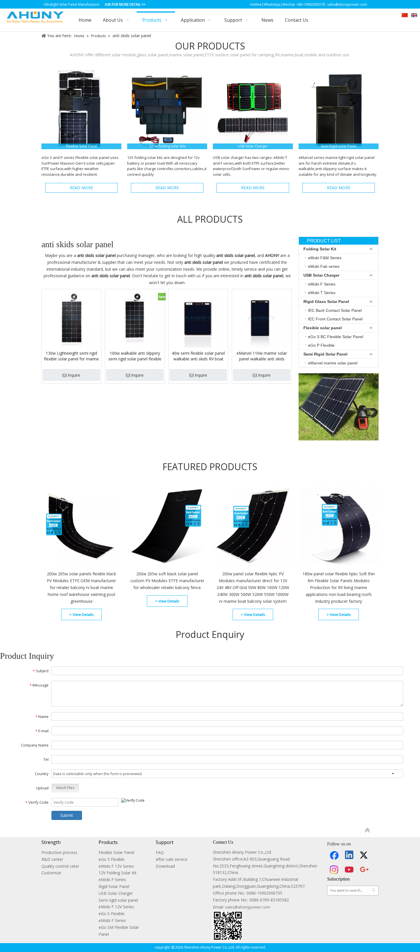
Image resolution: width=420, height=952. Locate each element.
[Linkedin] (349, 855)
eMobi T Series (321, 292)
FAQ (160, 852)
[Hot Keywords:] (373, 890)
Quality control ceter (60, 866)
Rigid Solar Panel (114, 886)
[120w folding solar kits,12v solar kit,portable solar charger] (167, 109)
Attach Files (65, 787)
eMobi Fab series (323, 266)
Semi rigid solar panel (118, 900)
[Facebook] (334, 855)
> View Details (81, 614)
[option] (124, 554)
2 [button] (377, 482)
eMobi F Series (321, 284)
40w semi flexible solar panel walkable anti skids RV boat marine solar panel (198, 356)
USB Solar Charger (321, 275)
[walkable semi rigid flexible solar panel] (339, 109)
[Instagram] (334, 870)
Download (165, 866)
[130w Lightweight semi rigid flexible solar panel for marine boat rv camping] (71, 318)
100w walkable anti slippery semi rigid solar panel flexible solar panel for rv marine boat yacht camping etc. (135, 356)
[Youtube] (349, 870)
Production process (59, 852)
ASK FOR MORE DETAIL (123, 4)
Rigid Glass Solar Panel (326, 301)
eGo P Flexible (321, 345)
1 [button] (368, 482)
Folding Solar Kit (319, 249)
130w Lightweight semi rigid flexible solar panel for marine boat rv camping (71, 356)
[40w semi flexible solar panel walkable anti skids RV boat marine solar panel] (198, 318)
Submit (66, 815)
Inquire (74, 375)
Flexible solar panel (322, 328)
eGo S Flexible (112, 859)
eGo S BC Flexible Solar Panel (335, 336)
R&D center (52, 859)
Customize (51, 872)
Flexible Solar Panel (116, 852)
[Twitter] (364, 855)
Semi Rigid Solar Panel (325, 354)
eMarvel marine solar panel (332, 363)
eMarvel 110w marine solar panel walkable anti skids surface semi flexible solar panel (262, 356)
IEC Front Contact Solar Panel (335, 319)
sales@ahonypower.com (247, 907)
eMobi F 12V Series (116, 866)
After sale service (171, 859)
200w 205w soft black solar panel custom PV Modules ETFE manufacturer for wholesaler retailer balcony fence (167, 580)
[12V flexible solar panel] (81, 109)
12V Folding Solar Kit (118, 872)
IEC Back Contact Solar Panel (335, 310)
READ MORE (81, 187)
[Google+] (364, 870)
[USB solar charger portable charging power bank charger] (253, 109)
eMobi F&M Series (324, 258)
